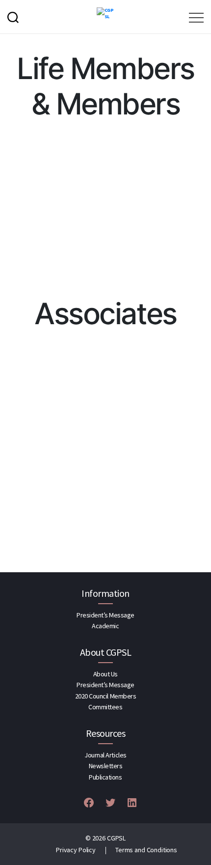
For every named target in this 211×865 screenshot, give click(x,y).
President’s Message (105, 615)
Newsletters (106, 765)
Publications (105, 777)
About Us (105, 674)
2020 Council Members (105, 696)
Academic (105, 625)
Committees (105, 706)
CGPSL (116, 838)
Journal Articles (105, 755)
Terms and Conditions (146, 849)
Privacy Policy (76, 849)
